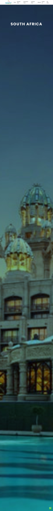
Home (15, 2)
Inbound (39, 2)
